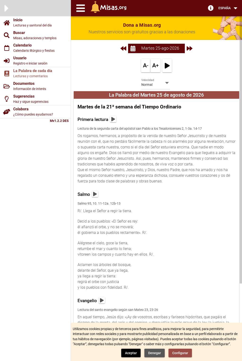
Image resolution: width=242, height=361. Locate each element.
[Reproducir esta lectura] (113, 119)
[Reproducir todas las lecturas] (167, 65)
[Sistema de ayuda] (211, 8)
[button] (80, 8)
